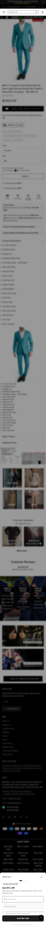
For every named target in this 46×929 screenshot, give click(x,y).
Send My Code (23, 918)
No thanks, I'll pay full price (23, 925)
